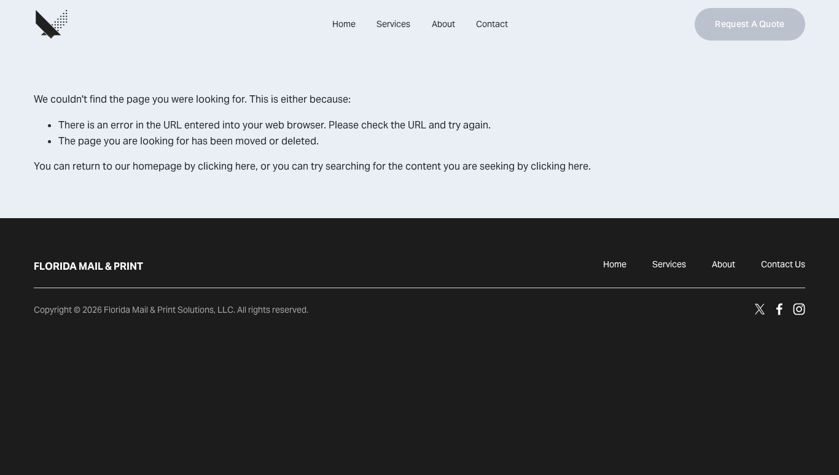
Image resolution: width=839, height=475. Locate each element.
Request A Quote (749, 24)
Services (393, 23)
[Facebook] (779, 309)
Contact (492, 23)
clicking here (227, 166)
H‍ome (614, 264)
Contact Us (783, 264)
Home (344, 23)
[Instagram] (799, 309)
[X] (760, 309)
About (443, 23)
